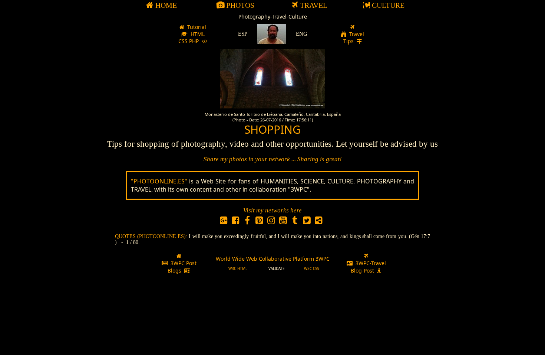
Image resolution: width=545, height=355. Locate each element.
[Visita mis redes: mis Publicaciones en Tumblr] (294, 222)
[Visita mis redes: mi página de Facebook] (247, 222)
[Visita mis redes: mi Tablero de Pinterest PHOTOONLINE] (259, 222)
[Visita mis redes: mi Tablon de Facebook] (235, 222)
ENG (301, 34)
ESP (242, 34)
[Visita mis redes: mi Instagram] (271, 222)
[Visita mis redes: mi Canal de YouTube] (282, 222)
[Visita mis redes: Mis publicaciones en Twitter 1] (306, 222)
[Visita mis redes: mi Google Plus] (223, 222)
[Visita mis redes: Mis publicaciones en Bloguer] (318, 222)
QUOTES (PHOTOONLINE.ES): (152, 236)
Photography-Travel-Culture (272, 16)
